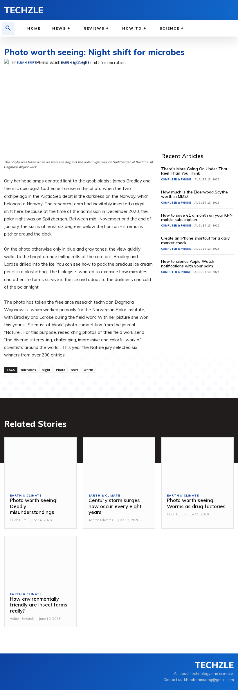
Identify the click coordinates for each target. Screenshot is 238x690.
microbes (28, 369)
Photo (60, 369)
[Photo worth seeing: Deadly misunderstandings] (40, 463)
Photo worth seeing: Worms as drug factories (196, 503)
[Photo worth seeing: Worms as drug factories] (197, 463)
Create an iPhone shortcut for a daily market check (195, 240)
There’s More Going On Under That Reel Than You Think (194, 171)
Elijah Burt (18, 520)
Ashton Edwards (101, 520)
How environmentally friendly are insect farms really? (38, 605)
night (46, 369)
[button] (8, 28)
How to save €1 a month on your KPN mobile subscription (196, 217)
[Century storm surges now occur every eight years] (119, 463)
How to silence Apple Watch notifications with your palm (187, 263)
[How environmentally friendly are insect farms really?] (40, 561)
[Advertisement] (199, 93)
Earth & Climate (26, 495)
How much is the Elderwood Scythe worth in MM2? (194, 194)
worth (88, 369)
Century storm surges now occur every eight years (115, 506)
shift (74, 369)
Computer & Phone (176, 179)
